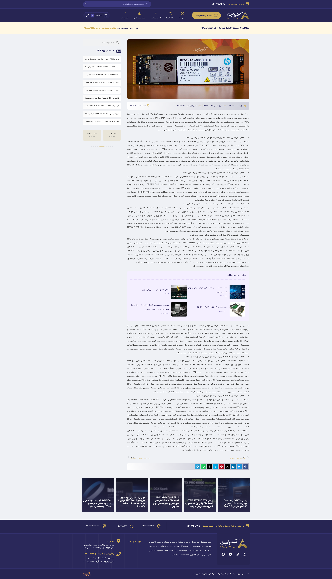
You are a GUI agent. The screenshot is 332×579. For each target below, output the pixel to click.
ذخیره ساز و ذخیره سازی (125, 28)
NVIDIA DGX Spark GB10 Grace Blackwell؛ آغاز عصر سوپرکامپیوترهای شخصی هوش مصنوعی (102, 75)
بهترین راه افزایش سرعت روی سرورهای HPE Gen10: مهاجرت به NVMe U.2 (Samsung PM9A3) (102, 82)
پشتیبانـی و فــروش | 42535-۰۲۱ (99, 553)
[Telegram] (230, 554)
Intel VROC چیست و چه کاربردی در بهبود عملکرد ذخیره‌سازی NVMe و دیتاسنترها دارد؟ (102, 90)
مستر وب (232, 106)
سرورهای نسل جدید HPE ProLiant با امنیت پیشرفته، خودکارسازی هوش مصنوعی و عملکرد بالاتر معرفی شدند (102, 114)
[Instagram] (244, 554)
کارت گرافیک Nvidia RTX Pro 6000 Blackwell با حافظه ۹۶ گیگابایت (102, 106)
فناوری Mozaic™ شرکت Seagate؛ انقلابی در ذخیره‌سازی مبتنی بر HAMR (102, 98)
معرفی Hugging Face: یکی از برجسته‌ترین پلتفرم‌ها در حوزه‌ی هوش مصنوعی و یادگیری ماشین (102, 121)
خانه (136, 28)
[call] (118, 554)
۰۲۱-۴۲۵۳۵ (193, 526)
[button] (245, 466)
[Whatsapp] (237, 554)
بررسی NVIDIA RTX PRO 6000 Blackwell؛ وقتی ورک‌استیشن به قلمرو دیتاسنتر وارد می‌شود (102, 67)
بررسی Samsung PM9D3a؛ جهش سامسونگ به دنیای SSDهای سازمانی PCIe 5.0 (102, 59)
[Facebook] (223, 554)
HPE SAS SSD (148, 176)
